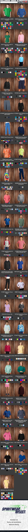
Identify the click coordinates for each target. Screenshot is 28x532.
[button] (23, 1)
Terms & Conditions (14, 522)
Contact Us (14, 520)
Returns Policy (14, 524)
